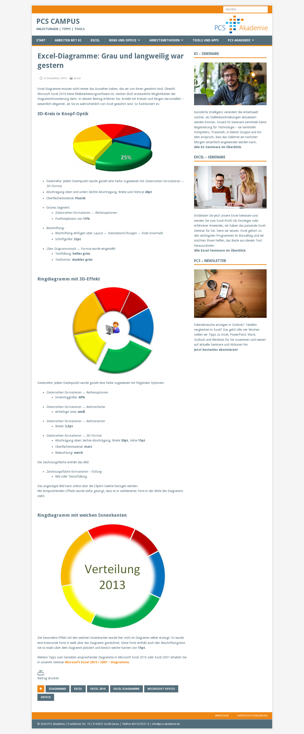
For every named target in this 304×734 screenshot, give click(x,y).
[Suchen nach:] (245, 9)
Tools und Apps (206, 40)
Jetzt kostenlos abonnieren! (216, 349)
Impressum (222, 715)
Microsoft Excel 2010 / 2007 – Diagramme (97, 662)
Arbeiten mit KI (68, 40)
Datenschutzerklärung (252, 715)
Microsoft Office (161, 688)
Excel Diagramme (126, 688)
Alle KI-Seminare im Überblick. (218, 147)
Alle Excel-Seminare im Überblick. (220, 250)
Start (41, 40)
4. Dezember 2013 (55, 78)
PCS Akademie (239, 40)
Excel (95, 40)
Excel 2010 (97, 688)
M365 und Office (122, 40)
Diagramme (57, 688)
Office (46, 697)
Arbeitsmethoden (164, 40)
